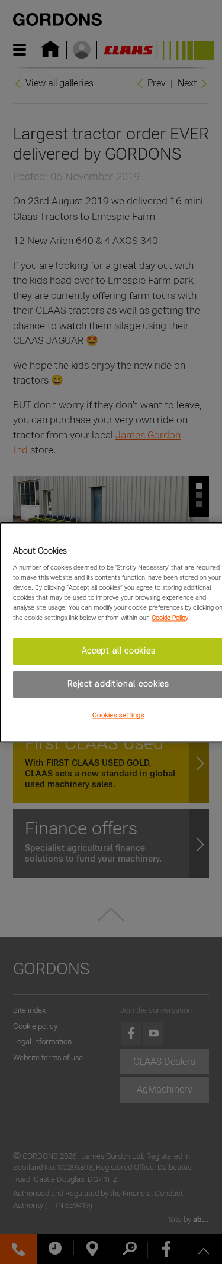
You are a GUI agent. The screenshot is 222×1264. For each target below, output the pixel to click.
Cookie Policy (170, 618)
